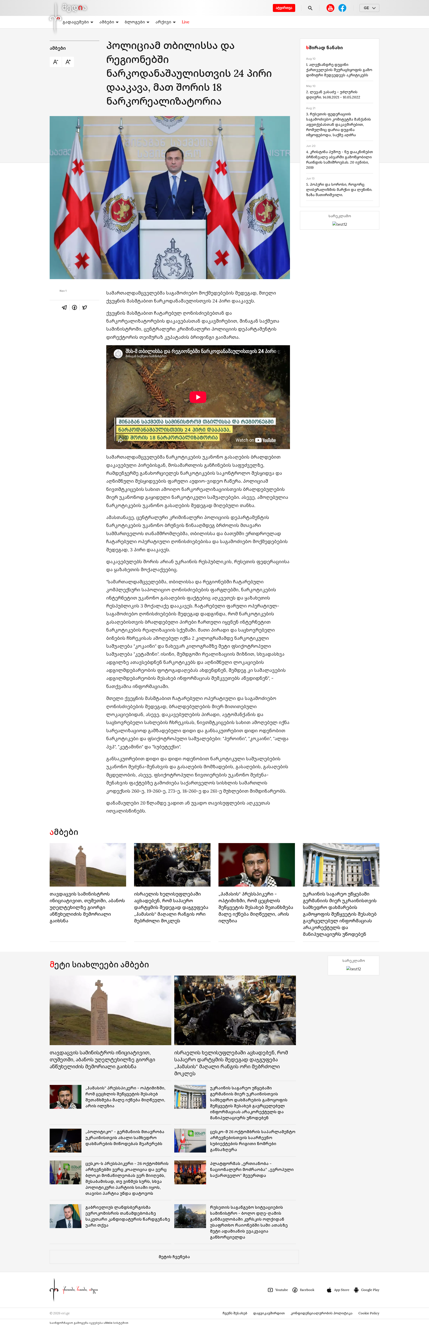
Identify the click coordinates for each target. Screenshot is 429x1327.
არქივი (163, 21)
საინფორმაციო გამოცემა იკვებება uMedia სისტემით (89, 1323)
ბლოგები (135, 21)
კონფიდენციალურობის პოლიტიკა (322, 1313)
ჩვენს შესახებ (235, 1313)
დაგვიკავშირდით (269, 1313)
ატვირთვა (284, 8)
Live (185, 21)
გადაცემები (76, 21)
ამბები (106, 21)
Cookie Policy (368, 1313)
